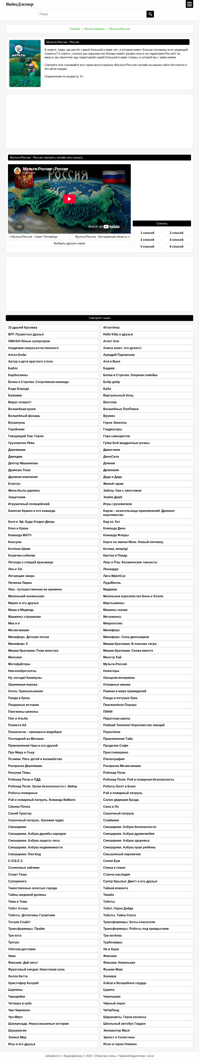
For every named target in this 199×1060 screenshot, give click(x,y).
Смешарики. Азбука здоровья (126, 840)
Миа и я (14, 623)
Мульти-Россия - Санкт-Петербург (34, 236)
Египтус (14, 483)
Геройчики (16, 429)
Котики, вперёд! (115, 548)
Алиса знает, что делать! (122, 348)
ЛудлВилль (112, 582)
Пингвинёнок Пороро (120, 704)
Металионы (112, 616)
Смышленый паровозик (122, 854)
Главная (74, 28)
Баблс (13, 368)
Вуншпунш (16, 422)
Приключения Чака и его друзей (33, 745)
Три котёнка (112, 935)
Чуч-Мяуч (15, 1017)
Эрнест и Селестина (118, 1037)
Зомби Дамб (112, 497)
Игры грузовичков (117, 504)
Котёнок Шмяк (19, 548)
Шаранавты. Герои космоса (124, 1017)
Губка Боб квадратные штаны (126, 443)
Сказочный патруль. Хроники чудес (36, 820)
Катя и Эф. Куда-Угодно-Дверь (31, 521)
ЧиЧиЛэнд (111, 1010)
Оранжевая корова (22, 684)
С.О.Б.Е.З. (15, 860)
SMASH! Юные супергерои (29, 341)
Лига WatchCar (114, 576)
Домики (109, 463)
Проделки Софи (115, 745)
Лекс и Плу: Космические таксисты (130, 562)
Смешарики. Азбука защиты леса (34, 840)
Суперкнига (17, 881)
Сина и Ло (111, 806)
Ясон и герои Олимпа (120, 1044)
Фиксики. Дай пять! (23, 962)
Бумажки (15, 395)
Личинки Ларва (20, 582)
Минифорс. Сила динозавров (126, 637)
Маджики (110, 589)
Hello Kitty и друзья (118, 334)
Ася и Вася (111, 361)
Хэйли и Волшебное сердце (124, 983)
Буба (107, 388)
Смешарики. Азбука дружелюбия (128, 833)
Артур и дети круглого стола (30, 361)
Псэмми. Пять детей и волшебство (35, 759)
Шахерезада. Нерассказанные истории (38, 1023)
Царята (108, 989)
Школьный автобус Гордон (124, 1023)
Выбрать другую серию (69, 243)
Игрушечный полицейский (29, 504)
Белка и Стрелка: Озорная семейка (130, 375)
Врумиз (109, 415)
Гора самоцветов (116, 436)
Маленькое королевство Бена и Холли (133, 596)
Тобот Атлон (18, 908)
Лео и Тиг (15, 569)
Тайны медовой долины (27, 894)
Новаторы (111, 671)
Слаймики (111, 820)
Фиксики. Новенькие (119, 962)
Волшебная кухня (22, 409)
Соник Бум (111, 860)
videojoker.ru (53, 1055)
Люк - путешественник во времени (35, 589)
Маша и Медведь (21, 610)
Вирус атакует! (19, 402)
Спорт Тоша (17, 874)
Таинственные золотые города (32, 888)
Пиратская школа (116, 718)
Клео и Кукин (18, 528)
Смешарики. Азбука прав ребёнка (129, 847)
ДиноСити (111, 456)
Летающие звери (21, 576)
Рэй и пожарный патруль (122, 793)
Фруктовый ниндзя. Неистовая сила (36, 969)
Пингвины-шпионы (23, 711)
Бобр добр (111, 382)
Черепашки (111, 996)
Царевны (15, 989)
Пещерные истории (23, 704)
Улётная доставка (22, 949)
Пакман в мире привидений (124, 691)
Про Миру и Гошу (21, 752)
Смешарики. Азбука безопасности (129, 827)
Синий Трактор (19, 813)
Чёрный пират (114, 1003)
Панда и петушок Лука (120, 698)
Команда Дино (114, 528)
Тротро (13, 942)
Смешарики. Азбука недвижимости (35, 847)
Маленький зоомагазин (26, 596)
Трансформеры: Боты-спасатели (129, 922)
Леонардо (111, 569)
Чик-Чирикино (19, 1010)
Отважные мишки (116, 684)
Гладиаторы (112, 429)
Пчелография (113, 759)
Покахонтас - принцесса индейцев (35, 732)
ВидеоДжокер (20, 4)
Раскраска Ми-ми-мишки (122, 766)
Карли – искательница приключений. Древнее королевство (139, 513)
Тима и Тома (17, 901)
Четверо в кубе (20, 1003)
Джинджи (15, 456)
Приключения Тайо (118, 738)
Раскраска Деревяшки (25, 766)
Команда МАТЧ (19, 535)
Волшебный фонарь (24, 415)
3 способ (147, 239)
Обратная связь (105, 1055)
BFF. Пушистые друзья (26, 334)
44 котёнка (111, 327)
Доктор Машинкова (23, 463)
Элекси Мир (17, 1037)
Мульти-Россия (119, 28)
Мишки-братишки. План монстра (33, 650)
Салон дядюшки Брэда (121, 799)
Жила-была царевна (24, 490)
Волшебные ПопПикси (121, 409)
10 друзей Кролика (22, 327)
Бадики (109, 368)
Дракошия (111, 470)
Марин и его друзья (23, 603)
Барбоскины (18, 375)
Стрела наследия (116, 874)
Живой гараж (113, 483)
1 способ (147, 233)
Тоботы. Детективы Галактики (31, 915)
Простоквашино (115, 752)
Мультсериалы (95, 28)
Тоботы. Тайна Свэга (119, 915)
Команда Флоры (116, 535)
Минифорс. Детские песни (28, 637)
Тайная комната (115, 888)
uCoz (150, 1055)
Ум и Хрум (111, 949)
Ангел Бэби (17, 354)
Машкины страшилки (24, 616)
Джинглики (111, 449)
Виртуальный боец (118, 395)
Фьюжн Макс (113, 969)
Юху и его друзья (21, 1044)
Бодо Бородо (18, 388)
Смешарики (17, 827)
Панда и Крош (19, 698)
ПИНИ (108, 711)
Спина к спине (114, 867)
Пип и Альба (18, 718)
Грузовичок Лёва (21, 443)
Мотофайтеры (19, 664)
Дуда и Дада (112, 477)
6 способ (176, 246)
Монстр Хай (112, 657)
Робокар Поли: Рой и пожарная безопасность (138, 779)
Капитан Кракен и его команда (31, 510)
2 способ (176, 233)
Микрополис (113, 623)
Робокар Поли (114, 772)
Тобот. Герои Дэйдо (118, 908)
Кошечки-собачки (21, 555)
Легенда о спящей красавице (30, 562)
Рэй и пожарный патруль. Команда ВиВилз (41, 799)
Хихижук (109, 976)
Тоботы (109, 901)
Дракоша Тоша (19, 470)
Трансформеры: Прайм (26, 928)
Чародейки (16, 996)
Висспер (110, 402)
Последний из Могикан (26, 738)
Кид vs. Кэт (111, 521)
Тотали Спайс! (19, 922)
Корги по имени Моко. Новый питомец (133, 542)
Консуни (14, 542)
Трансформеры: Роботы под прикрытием (136, 928)
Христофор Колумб (23, 983)
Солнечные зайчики (23, 867)
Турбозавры (112, 942)
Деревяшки (16, 449)
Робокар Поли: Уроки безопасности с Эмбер (42, 786)
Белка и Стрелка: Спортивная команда (38, 382)
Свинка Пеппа (19, 806)
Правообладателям (132, 1055)
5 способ (147, 246)
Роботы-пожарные (23, 793)
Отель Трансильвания (25, 691)
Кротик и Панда (115, 555)
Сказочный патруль (118, 813)
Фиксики (110, 956)
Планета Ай (17, 725)
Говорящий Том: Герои (26, 436)
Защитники (16, 497)
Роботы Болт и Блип (119, 786)
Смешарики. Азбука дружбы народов (37, 833)
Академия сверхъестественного (33, 348)
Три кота (14, 935)
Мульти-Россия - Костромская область (101, 236)
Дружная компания (23, 477)
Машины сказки (115, 610)
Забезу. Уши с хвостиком (122, 490)
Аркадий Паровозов (119, 354)
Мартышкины (113, 603)
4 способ (176, 239)
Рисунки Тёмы (19, 772)
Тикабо (108, 894)
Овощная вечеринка (119, 677)
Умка (12, 956)
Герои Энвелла (115, 422)
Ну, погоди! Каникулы (25, 677)
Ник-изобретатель (22, 671)
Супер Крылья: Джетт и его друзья (130, 881)
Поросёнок (111, 732)
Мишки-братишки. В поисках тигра (129, 643)
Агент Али (111, 341)
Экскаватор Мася (116, 1030)
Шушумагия (17, 1030)
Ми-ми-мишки (18, 630)
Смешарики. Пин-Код (24, 854)
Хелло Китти (18, 976)
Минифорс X (18, 643)
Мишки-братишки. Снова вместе (128, 650)
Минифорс (111, 630)
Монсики (15, 657)
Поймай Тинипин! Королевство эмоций (134, 725)
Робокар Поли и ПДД (24, 779)
